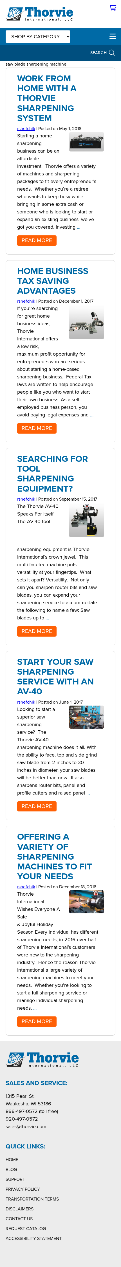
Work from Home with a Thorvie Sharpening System (47, 98)
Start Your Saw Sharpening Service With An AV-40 (55, 676)
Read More (37, 240)
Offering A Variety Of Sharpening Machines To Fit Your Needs (54, 856)
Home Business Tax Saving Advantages (52, 280)
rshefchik (26, 128)
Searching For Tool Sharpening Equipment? (52, 473)
